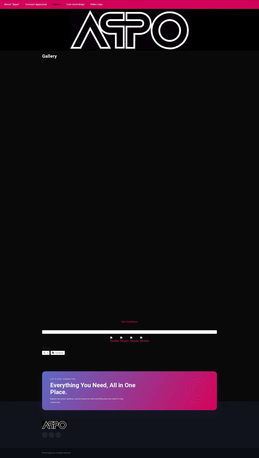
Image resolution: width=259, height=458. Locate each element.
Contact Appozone (36, 4)
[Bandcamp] (144, 341)
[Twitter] (51, 435)
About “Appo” (12, 4)
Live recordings (75, 4)
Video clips (96, 4)
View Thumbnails (129, 322)
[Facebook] (114, 341)
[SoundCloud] (134, 341)
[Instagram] (124, 341)
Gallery (57, 4)
